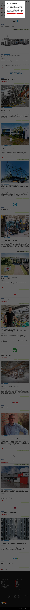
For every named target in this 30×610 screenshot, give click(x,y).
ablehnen (10, 11)
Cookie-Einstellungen (18, 11)
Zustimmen (15, 13)
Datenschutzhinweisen (13, 10)
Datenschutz (22, 15)
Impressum (19, 15)
